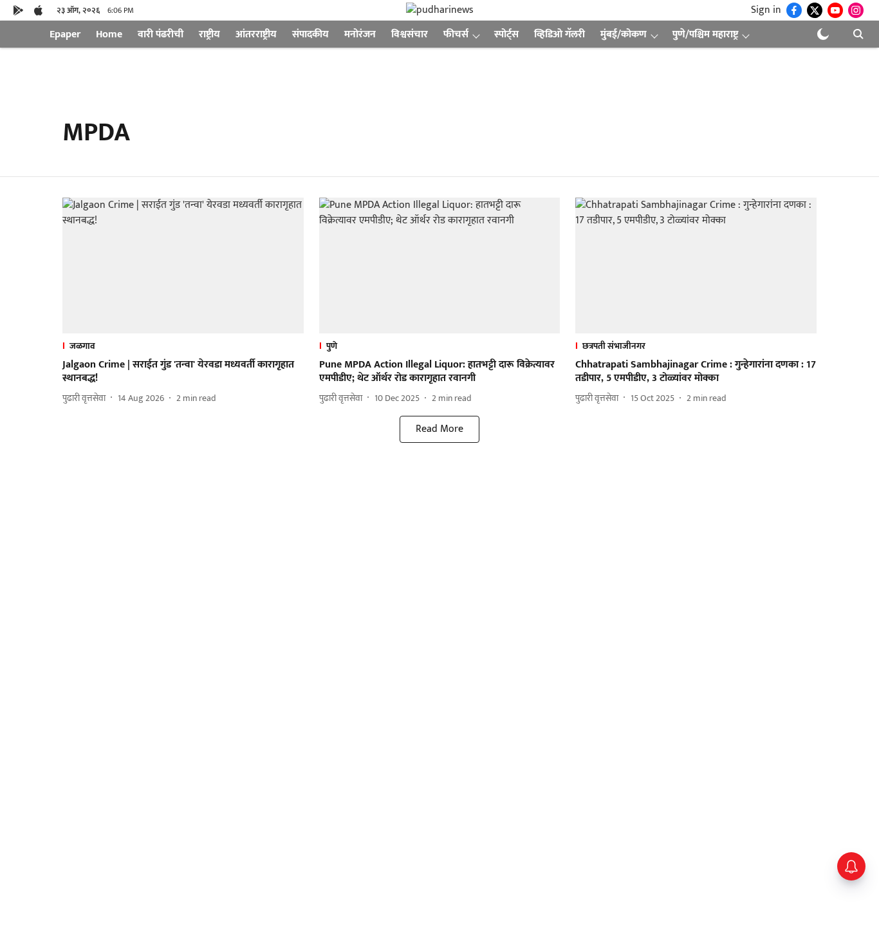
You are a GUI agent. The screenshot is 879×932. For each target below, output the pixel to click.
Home (109, 34)
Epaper (65, 34)
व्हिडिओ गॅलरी (559, 34)
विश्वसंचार (409, 34)
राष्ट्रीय (209, 34)
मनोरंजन (360, 34)
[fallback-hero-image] (183, 265)
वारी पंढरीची (160, 34)
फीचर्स (455, 34)
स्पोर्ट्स (506, 34)
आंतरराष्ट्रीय (256, 34)
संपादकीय (310, 34)
